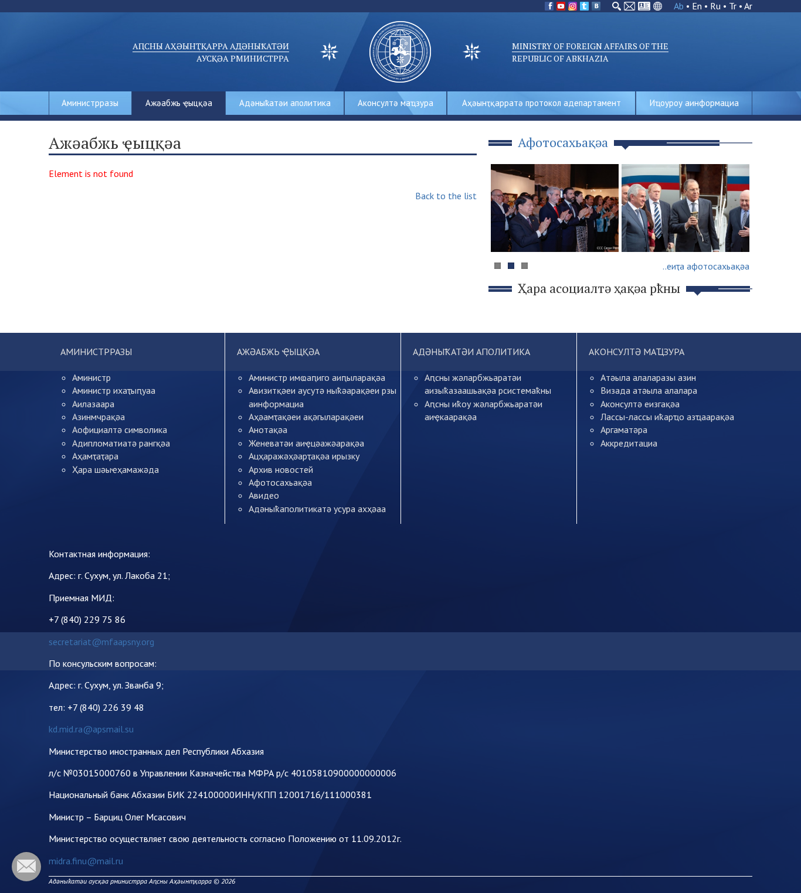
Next (737, 230)
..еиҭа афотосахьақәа (706, 266)
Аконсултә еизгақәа (640, 404)
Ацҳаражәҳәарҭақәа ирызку (304, 456)
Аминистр (91, 377)
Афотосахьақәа (280, 482)
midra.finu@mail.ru (86, 861)
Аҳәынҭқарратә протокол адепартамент (541, 102)
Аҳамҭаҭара (95, 456)
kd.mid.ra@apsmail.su (91, 729)
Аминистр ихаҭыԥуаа (113, 390)
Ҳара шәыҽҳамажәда (115, 469)
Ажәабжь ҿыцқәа (178, 102)
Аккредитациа (628, 443)
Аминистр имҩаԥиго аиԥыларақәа (317, 377)
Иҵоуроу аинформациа (694, 102)
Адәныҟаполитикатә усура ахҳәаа (317, 508)
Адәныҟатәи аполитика (285, 102)
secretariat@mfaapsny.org (101, 641)
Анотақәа (268, 429)
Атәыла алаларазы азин (648, 377)
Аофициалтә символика (119, 429)
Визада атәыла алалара (648, 390)
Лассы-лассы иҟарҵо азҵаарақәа (667, 416)
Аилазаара (93, 404)
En (697, 6)
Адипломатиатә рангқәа (121, 443)
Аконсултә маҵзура (395, 102)
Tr (732, 6)
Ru (715, 6)
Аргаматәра (623, 429)
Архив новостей (281, 469)
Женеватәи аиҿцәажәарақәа (306, 443)
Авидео (264, 495)
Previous (505, 230)
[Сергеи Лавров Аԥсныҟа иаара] (685, 208)
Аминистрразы (90, 102)
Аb (679, 6)
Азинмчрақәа (98, 416)
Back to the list (446, 196)
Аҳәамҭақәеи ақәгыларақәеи (306, 416)
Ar (748, 6)
